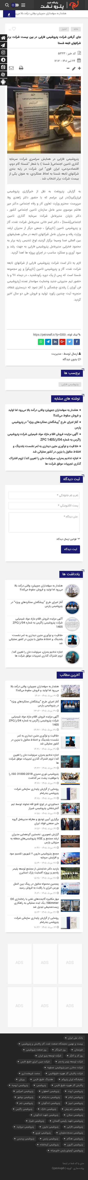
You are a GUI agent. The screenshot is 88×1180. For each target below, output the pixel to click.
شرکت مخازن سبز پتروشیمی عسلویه (65, 1067)
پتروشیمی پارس (50, 1139)
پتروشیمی (41, 1085)
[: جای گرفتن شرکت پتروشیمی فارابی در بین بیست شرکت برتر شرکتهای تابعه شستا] (11, 68)
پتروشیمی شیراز (36, 1121)
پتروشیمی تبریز (76, 1103)
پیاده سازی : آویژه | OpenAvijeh (68, 1168)
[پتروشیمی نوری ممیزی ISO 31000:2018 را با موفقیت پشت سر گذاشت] (44, 778)
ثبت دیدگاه (70, 549)
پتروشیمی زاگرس (24, 1109)
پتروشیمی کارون (75, 1144)
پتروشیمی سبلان (75, 1115)
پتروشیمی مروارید (25, 1127)
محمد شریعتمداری (31, 1073)
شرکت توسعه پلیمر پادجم (70, 1061)
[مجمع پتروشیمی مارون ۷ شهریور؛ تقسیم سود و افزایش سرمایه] (44, 858)
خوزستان (78, 1050)
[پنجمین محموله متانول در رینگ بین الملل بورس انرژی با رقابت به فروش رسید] (44, 888)
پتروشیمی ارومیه (20, 1085)
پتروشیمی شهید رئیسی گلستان (68, 1121)
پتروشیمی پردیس (25, 1139)
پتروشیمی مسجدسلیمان (71, 1133)
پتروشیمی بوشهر (25, 1097)
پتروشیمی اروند (75, 1091)
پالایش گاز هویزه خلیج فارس (68, 1085)
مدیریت (56, 354)
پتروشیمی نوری (43, 1133)
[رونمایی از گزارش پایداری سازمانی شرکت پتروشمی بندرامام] (44, 793)
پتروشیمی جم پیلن (74, 1109)
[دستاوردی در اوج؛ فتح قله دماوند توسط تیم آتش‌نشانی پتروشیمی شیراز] (44, 808)
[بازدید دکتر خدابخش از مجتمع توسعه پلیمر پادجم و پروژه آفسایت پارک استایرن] (44, 873)
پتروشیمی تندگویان (50, 1103)
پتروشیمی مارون (50, 1127)
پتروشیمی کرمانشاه (49, 1144)
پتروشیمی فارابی (70, 384)
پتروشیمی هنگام (75, 1139)
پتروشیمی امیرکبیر (24, 1091)
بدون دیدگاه (70, 359)
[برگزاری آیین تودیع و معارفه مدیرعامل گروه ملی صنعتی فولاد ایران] (44, 824)
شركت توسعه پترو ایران (49, 1056)
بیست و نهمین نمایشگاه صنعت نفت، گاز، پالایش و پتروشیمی (52, 1044)
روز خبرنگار (60, 1050)
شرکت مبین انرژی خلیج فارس (35, 1061)
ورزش (22, 1079)
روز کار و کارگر (76, 1056)
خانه (76, 29)
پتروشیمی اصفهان (50, 1091)
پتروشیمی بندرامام (51, 1097)
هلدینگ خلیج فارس (43, 1079)
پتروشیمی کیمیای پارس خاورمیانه (67, 1150)
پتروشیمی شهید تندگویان (46, 1115)
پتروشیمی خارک (48, 1109)
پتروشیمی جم (26, 1103)
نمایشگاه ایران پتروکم (72, 1079)
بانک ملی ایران (75, 1038)
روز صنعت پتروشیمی (36, 1050)
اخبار (64, 29)
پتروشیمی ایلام (75, 1097)
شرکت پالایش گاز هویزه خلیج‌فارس (66, 1073)
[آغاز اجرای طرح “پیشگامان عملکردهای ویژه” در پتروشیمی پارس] (44, 608)
